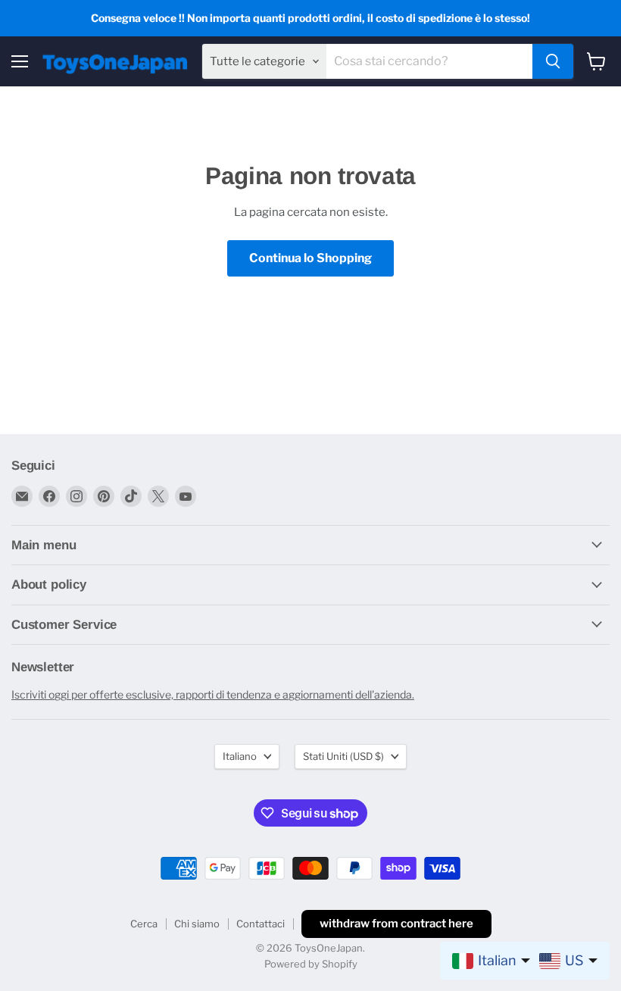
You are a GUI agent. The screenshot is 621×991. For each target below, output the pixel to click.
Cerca (144, 924)
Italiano (240, 756)
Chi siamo (197, 924)
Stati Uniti (343, 756)
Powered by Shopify (310, 964)
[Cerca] (552, 61)
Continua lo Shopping (310, 258)
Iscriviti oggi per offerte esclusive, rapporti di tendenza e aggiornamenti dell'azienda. (212, 694)
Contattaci (260, 924)
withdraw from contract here (396, 923)
